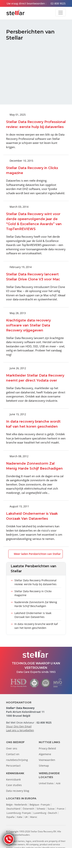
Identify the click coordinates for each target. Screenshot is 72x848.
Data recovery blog (17, 791)
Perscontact (13, 765)
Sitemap (44, 765)
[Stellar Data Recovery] (15, 12)
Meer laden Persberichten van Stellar (37, 554)
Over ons (11, 748)
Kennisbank (13, 779)
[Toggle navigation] (60, 12)
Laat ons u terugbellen (20, 730)
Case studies (14, 785)
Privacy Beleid (47, 748)
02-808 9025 (58, 3)
